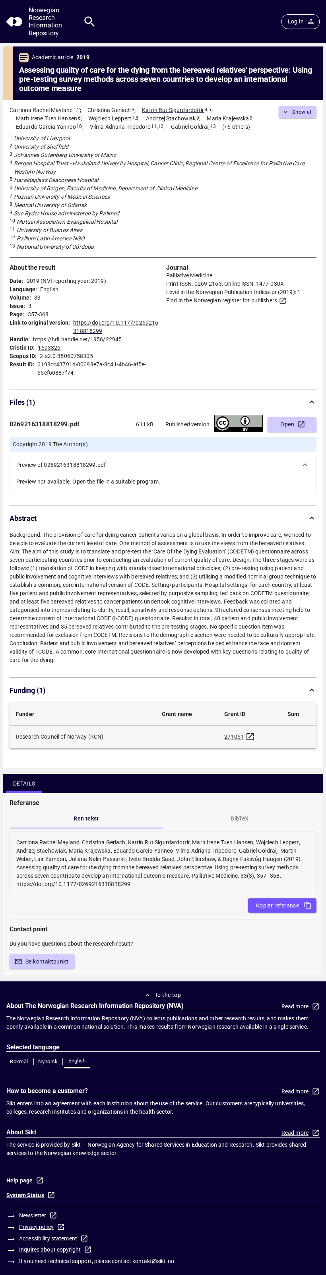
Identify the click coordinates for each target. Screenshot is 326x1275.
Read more (295, 1006)
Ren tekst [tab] (86, 818)
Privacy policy (36, 1227)
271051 (234, 736)
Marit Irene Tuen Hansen (46, 118)
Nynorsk (48, 1061)
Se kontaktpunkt (46, 961)
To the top (168, 995)
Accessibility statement (48, 1238)
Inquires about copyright (50, 1249)
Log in (296, 21)
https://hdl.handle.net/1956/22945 (77, 339)
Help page (19, 1180)
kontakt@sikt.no (153, 1261)
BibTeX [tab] (239, 818)
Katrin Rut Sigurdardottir (173, 110)
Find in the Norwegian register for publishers (221, 300)
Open (287, 424)
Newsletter (32, 1215)
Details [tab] (24, 783)
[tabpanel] (163, 863)
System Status (25, 1195)
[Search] (90, 21)
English (77, 1061)
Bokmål (19, 1061)
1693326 (49, 347)
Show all (302, 112)
